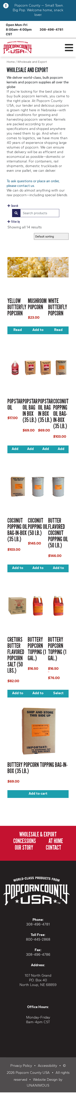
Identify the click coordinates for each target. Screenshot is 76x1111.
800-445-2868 (38, 939)
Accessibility (47, 1066)
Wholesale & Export (38, 834)
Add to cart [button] (37, 331)
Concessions (24, 840)
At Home (56, 840)
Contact (53, 847)
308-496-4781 (51, 29)
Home (11, 62)
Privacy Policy (21, 1066)
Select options (58, 694)
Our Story (24, 847)
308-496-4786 (38, 954)
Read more (17, 331)
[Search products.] (16, 213)
